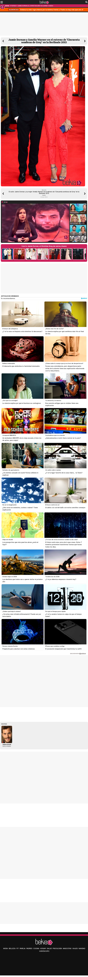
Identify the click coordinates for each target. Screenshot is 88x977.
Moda (5, 948)
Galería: (44, 246)
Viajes (75, 948)
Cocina (36, 948)
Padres (29, 948)
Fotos (13, 6)
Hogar (43, 948)
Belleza (12, 948)
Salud (49, 948)
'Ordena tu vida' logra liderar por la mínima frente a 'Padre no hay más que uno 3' (46, 9)
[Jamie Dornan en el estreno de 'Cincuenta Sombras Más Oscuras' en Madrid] (78, 254)
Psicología (57, 948)
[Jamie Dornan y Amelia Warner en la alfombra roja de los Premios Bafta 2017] (54, 254)
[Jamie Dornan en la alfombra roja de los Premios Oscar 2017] (19, 254)
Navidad (82, 948)
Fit (17, 948)
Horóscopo (44, 951)
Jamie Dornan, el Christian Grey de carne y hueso (35, 6)
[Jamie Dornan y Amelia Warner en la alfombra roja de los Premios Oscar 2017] (42, 254)
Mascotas (67, 948)
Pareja (22, 948)
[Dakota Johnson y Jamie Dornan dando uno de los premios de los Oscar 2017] (7, 254)
